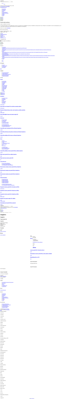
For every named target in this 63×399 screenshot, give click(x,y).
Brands (3, 56)
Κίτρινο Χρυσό (4, 49)
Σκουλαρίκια (4, 101)
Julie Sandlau (39, 57)
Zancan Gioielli (26, 57)
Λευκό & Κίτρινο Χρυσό (15, 52)
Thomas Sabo (35, 57)
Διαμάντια (3, 10)
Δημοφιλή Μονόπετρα (31, 49)
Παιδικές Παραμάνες (17, 55)
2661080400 (16, 207)
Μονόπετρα (4, 9)
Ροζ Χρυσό (13, 49)
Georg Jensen (4, 57)
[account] (1, 210)
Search (1, 1)
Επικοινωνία (4, 66)
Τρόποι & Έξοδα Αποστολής (6, 74)
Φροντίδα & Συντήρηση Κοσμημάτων (7, 282)
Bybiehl (15, 57)
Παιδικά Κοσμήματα (5, 54)
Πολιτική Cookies (4, 307)
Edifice (17, 57)
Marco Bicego (8, 57)
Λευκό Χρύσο (9, 49)
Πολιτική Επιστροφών (5, 75)
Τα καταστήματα (4, 65)
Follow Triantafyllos (3, 276)
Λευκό (10, 52)
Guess (45, 57)
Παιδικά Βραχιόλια (5, 55)
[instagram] (1, 310)
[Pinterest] (35, 247)
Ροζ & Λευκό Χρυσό (24, 49)
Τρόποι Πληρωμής (5, 73)
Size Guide (3, 67)
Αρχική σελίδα (2, 212)
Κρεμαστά (3, 102)
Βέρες (3, 11)
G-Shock (47, 57)
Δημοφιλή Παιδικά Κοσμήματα (37, 55)
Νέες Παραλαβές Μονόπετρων (39, 49)
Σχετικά (3, 284)
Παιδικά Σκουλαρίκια (23, 55)
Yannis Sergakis (30, 57)
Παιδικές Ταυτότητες (30, 55)
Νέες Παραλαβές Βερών (37, 52)
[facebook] (0, 310)
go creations (7, 309)
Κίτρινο (3, 52)
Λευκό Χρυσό (21, 52)
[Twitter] (34, 247)
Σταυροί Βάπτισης (5, 12)
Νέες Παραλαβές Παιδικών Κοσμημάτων (48, 55)
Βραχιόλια (3, 98)
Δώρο (3, 15)
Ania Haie (12, 57)
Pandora (3, 14)
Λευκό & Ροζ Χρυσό (18, 49)
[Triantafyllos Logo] (3, 7)
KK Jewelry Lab (21, 57)
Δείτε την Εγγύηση (3, 231)
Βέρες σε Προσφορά (44, 52)
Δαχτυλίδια (3, 99)
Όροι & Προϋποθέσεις (5, 72)
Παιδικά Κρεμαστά (11, 55)
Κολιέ (3, 100)
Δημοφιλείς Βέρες (31, 52)
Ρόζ (24, 52)
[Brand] (31, 92)
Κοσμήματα (4, 47)
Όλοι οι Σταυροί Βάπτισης (6, 163)
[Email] (33, 247)
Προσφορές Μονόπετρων (47, 49)
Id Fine (42, 57)
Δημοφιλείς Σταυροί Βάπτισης (6, 164)
